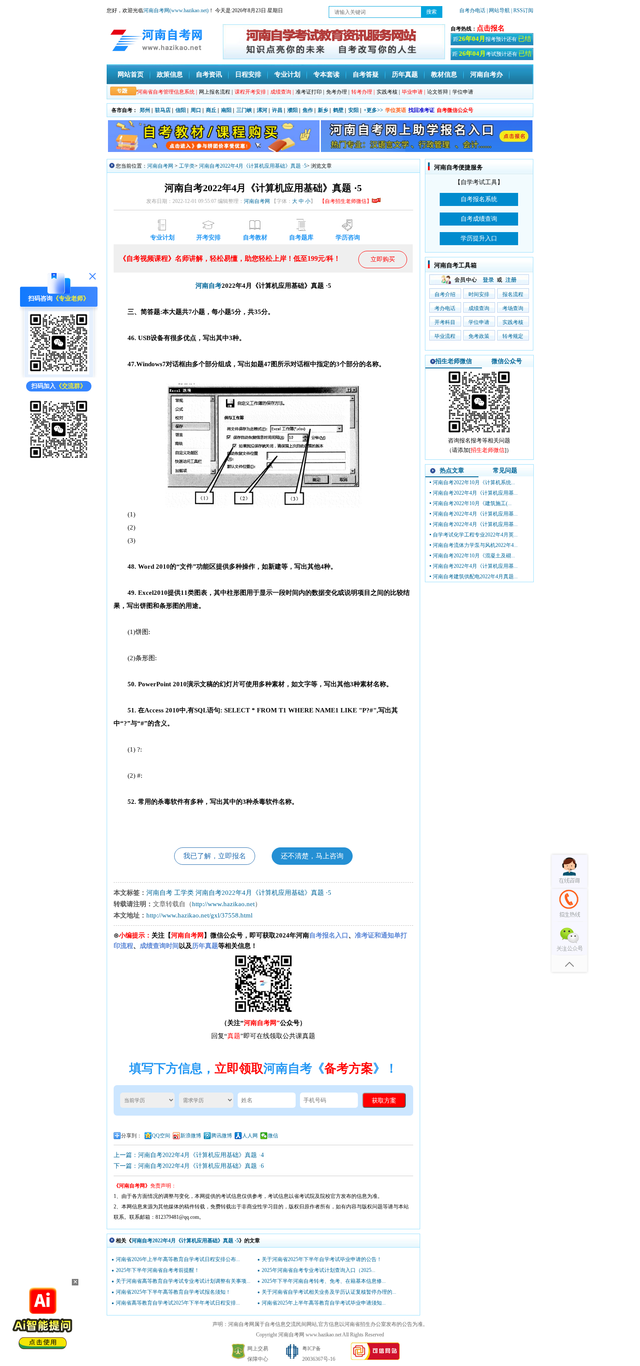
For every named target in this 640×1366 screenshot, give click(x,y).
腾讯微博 (221, 1136)
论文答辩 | (438, 92)
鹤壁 (338, 110)
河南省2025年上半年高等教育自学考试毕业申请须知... (324, 1303)
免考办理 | (337, 92)
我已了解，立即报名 (214, 856)
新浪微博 (190, 1136)
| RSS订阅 (522, 10)
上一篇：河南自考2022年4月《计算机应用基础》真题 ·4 (189, 1155)
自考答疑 (366, 74)
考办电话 (445, 308)
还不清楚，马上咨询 (312, 856)
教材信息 (444, 74)
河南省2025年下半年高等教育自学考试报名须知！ (173, 1292)
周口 (196, 110)
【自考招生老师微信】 (346, 201)
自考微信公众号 (455, 110)
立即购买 (383, 259)
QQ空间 (161, 1136)
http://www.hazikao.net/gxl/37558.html (199, 915)
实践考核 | (388, 92)
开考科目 (445, 322)
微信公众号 (507, 361)
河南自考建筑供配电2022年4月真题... (475, 576)
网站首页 (131, 74)
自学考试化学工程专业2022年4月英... (475, 535)
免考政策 (478, 336)
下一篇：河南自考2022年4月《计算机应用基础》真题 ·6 (189, 1166)
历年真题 (405, 74)
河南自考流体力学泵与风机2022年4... (475, 545)
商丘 (211, 110)
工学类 (187, 166)
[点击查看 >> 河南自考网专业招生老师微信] (58, 372)
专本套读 (326, 74)
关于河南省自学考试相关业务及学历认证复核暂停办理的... (329, 1292)
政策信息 (170, 74)
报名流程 (512, 294)
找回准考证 (421, 110)
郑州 (145, 110)
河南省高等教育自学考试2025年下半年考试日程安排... (178, 1303)
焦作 (308, 110)
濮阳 (292, 110)
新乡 (323, 110)
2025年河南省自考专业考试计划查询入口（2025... (318, 1270)
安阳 (353, 110)
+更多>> (373, 110)
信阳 (180, 110)
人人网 (250, 1136)
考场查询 (512, 308)
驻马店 (163, 110)
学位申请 (462, 92)
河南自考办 (486, 74)
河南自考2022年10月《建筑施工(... (472, 503)
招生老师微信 (453, 361)
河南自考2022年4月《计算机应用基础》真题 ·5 (253, 166)
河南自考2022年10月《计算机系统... (474, 482)
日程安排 (248, 74)
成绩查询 (478, 308)
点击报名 (491, 28)
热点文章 (452, 470)
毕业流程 (445, 336)
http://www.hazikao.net (223, 904)
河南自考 (208, 285)
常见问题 (505, 470)
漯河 (262, 110)
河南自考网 (160, 166)
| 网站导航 (498, 10)
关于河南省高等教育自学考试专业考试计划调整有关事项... (183, 1281)
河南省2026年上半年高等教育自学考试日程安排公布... (178, 1259)
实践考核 (512, 322)
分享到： (131, 1136)
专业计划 (287, 74)
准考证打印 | (310, 92)
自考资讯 (209, 74)
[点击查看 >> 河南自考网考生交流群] (58, 459)
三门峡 (244, 110)
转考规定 (512, 336)
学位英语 (395, 110)
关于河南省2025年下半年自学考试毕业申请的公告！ (322, 1259)
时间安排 (478, 294)
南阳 (226, 110)
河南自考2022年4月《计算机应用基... (475, 493)
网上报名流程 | (215, 92)
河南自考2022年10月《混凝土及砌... (474, 556)
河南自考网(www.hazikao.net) (176, 10)
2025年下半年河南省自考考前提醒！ (157, 1270)
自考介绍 (445, 294)
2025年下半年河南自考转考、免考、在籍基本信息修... (324, 1281)
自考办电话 (472, 10)
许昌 (277, 110)
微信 (273, 1136)
